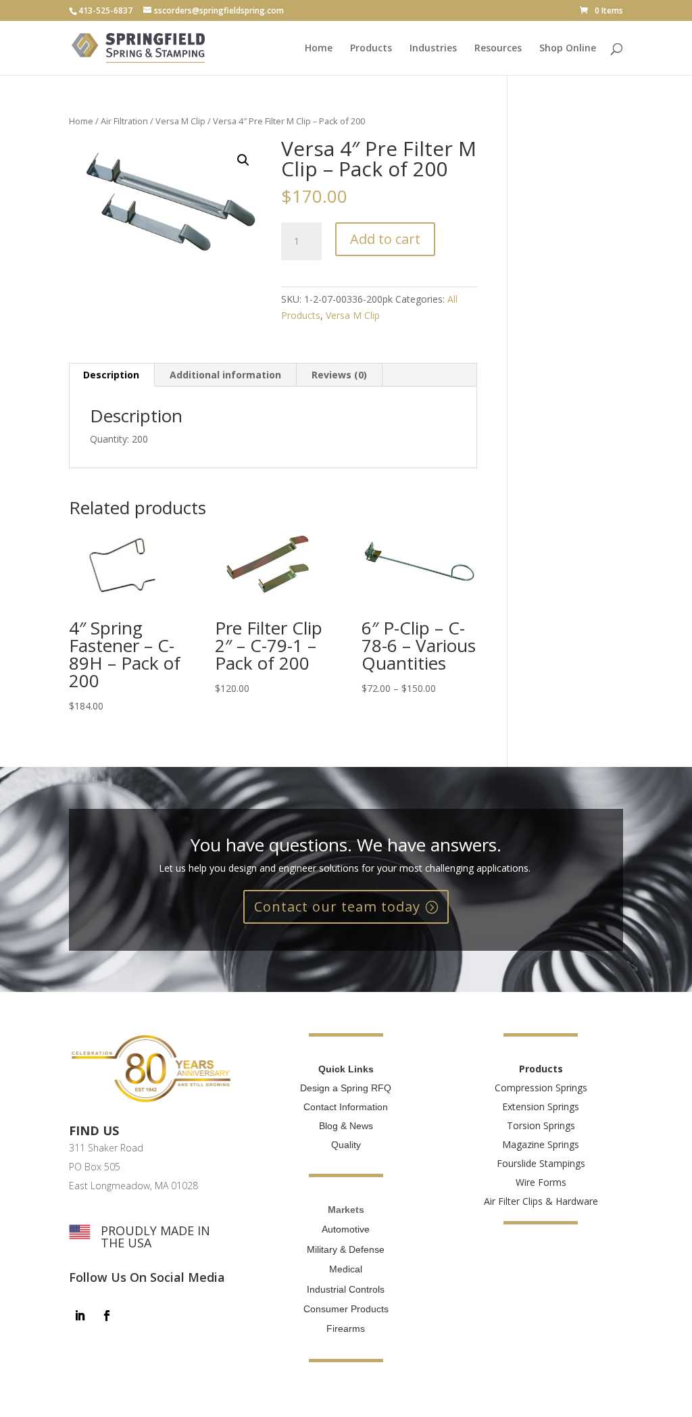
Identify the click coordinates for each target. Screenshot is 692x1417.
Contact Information (345, 1106)
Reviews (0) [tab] (339, 374)
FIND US (94, 1130)
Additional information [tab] (225, 374)
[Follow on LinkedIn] (80, 1315)
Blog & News (346, 1125)
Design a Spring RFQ (345, 1088)
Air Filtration (124, 121)
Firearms (345, 1328)
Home (318, 48)
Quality (346, 1144)
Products (371, 48)
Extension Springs (540, 1106)
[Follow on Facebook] (107, 1315)
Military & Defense (346, 1249)
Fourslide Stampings (541, 1163)
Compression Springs (541, 1087)
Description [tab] (111, 374)
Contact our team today (337, 906)
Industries (433, 48)
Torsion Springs (541, 1125)
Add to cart (385, 239)
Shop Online (567, 48)
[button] (243, 160)
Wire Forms (541, 1182)
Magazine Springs (540, 1144)
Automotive (346, 1229)
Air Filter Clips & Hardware (541, 1201)
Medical (345, 1269)
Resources (498, 48)
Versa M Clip (180, 121)
